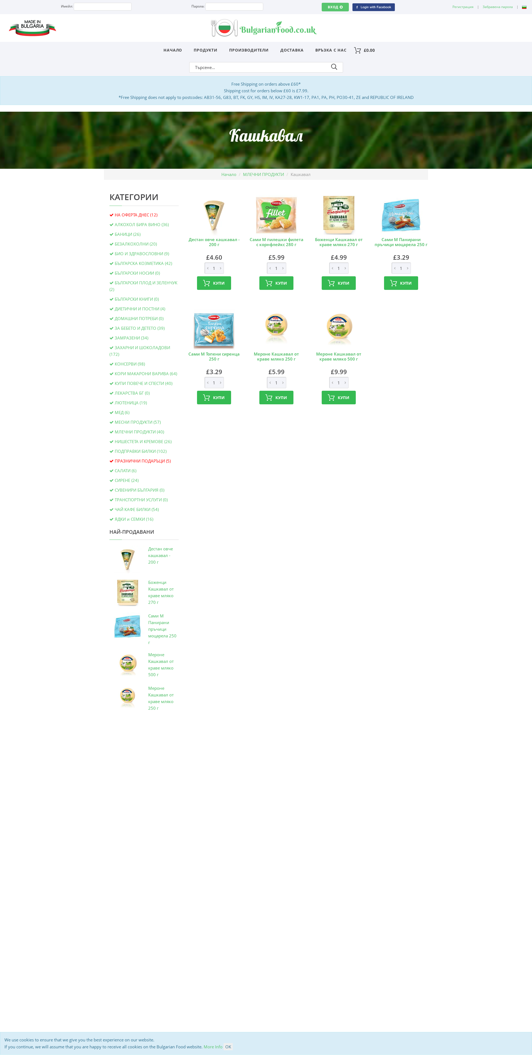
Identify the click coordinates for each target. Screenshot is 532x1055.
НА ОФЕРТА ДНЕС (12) (136, 215)
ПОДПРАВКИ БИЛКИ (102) (141, 451)
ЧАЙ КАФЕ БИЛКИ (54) (137, 509)
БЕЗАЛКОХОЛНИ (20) (136, 244)
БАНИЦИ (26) (127, 234)
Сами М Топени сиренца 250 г (214, 356)
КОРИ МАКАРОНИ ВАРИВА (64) (146, 373)
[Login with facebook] (373, 6)
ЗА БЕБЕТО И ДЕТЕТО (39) (140, 328)
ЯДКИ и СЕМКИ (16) (134, 519)
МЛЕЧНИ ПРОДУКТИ (263, 174)
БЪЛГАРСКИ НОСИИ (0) (137, 273)
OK (228, 1046)
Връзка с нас (331, 50)
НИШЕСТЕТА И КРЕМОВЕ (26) (143, 441)
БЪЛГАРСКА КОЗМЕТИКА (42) (143, 263)
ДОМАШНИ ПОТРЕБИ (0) (139, 318)
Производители (249, 50)
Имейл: (67, 6)
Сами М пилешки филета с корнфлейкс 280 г (276, 242)
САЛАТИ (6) (125, 470)
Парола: (197, 6)
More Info (213, 1046)
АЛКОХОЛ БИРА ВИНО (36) (142, 224)
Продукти (206, 50)
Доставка (292, 50)
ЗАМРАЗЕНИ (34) (131, 338)
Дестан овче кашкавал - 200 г (160, 555)
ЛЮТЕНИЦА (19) (131, 402)
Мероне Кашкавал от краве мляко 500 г (338, 356)
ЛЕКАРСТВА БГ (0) (132, 393)
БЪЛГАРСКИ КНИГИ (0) (137, 299)
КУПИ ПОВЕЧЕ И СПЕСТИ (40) (143, 383)
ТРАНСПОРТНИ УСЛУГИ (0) (141, 499)
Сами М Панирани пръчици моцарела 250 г (162, 629)
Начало (172, 50)
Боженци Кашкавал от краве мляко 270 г (339, 242)
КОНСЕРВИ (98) (130, 364)
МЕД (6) (122, 412)
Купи (219, 283)
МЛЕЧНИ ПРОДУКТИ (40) (139, 432)
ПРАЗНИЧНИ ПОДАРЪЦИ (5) (143, 461)
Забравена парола (498, 6)
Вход (333, 7)
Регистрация (463, 6)
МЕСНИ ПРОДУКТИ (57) (138, 422)
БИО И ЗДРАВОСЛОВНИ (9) (142, 253)
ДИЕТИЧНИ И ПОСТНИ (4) (140, 308)
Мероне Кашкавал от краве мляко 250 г (276, 356)
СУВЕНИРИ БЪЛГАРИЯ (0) (139, 490)
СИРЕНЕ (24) (127, 480)
